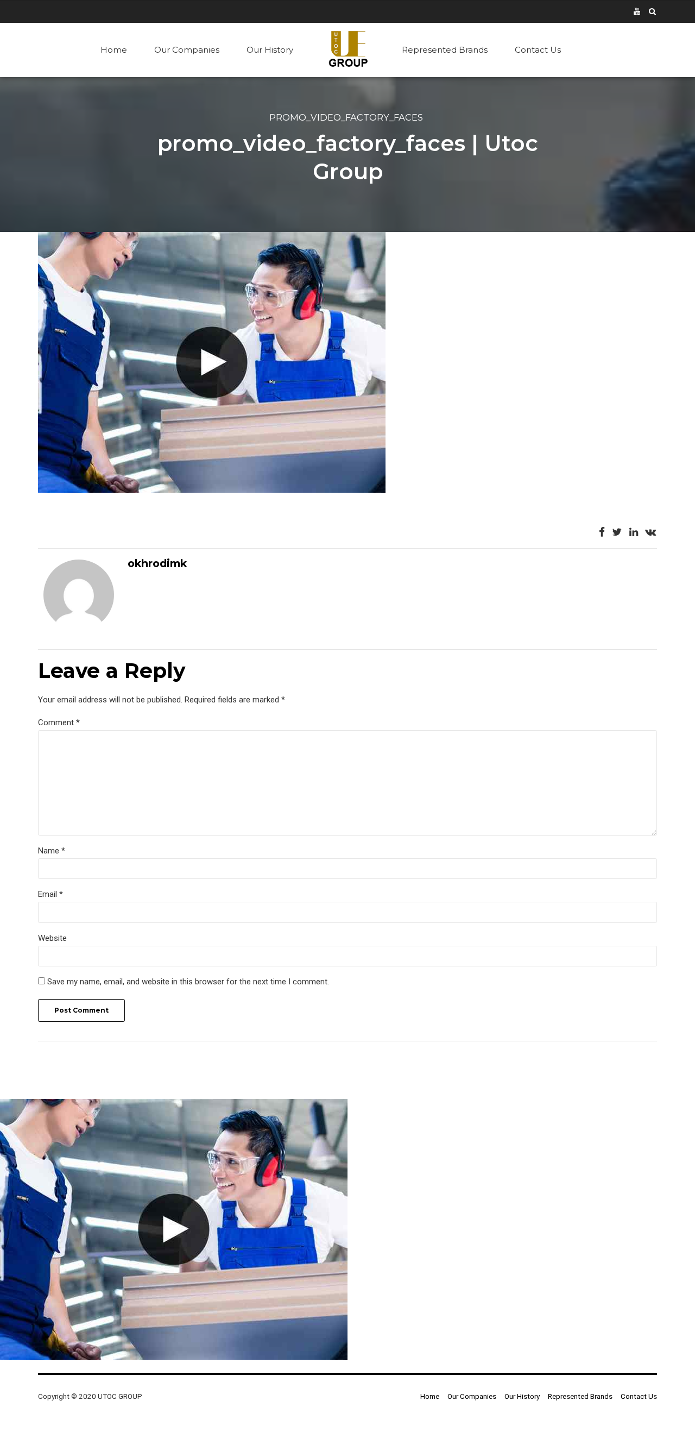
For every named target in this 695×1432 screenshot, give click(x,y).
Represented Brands (445, 50)
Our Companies (186, 50)
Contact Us (538, 50)
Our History (270, 50)
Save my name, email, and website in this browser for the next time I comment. (188, 982)
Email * (50, 894)
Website (52, 938)
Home (113, 50)
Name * (51, 851)
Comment (59, 722)
